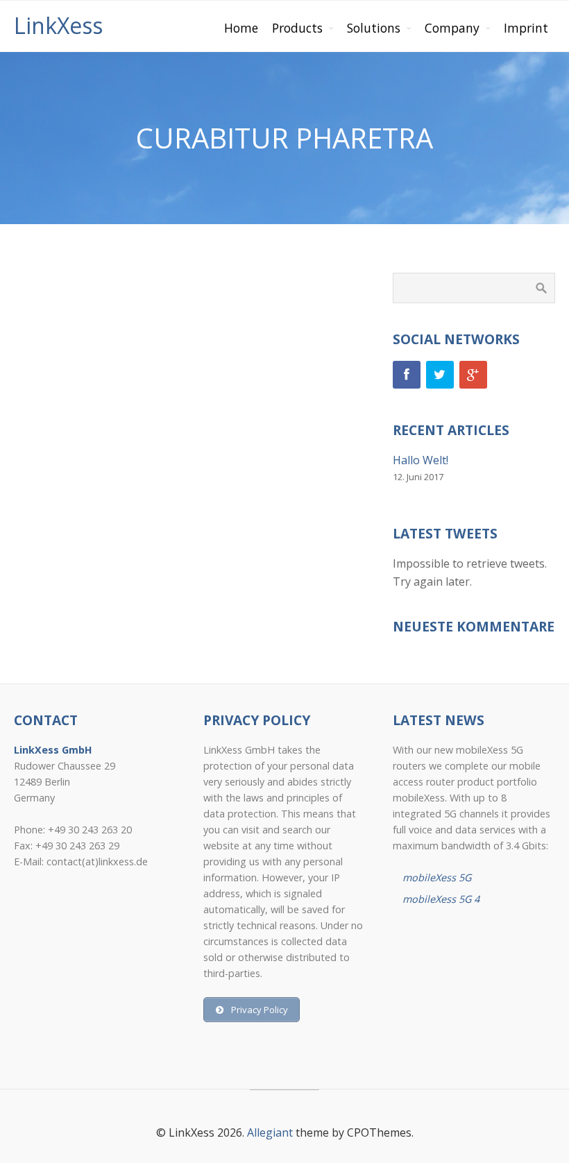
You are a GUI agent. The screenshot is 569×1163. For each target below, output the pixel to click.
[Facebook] (407, 375)
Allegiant (270, 1132)
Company (452, 27)
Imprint (526, 27)
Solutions (373, 27)
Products (297, 27)
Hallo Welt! (420, 460)
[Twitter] (440, 375)
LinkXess (58, 25)
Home (241, 27)
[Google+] (473, 375)
